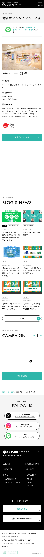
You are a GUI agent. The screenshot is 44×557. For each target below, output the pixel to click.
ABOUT (6, 464)
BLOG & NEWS (32, 464)
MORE (22, 318)
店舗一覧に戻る (22, 376)
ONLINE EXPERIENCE (12, 482)
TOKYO (29, 479)
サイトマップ (6, 547)
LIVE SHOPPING (10, 479)
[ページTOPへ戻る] (40, 450)
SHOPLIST (11, 392)
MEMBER (29, 469)
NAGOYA (30, 486)
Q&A (29, 540)
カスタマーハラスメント (27, 543)
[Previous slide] (34, 335)
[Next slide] (40, 335)
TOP (3, 392)
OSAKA (29, 482)
